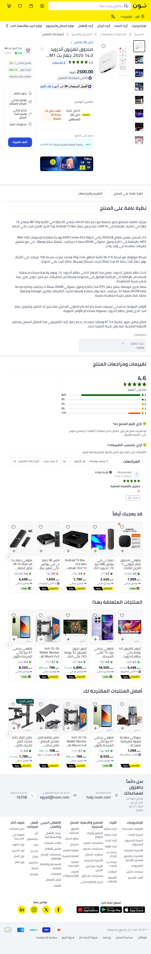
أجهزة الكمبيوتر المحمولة (133, 843)
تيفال (35, 857)
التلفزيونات (137, 866)
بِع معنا (107, 938)
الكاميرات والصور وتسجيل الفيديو (133, 858)
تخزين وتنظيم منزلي (91, 882)
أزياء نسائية (110, 829)
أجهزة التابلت (135, 835)
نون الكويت (18, 845)
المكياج (74, 845)
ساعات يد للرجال (111, 854)
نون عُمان (19, 856)
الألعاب (57, 886)
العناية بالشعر (71, 851)
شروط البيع (68, 938)
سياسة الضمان (124, 938)
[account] (42, 6)
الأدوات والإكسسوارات (71, 874)
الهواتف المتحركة (132, 829)
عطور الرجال (72, 839)
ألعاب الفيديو (135, 878)
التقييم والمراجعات (90, 193)
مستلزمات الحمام (93, 849)
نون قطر (19, 862)
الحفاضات (56, 874)
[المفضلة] (20, 6)
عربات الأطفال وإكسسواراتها (53, 835)
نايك (36, 845)
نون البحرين (18, 851)
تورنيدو (34, 874)
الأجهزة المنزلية (133, 851)
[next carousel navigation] (101, 63)
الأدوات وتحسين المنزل (94, 868)
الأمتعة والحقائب (112, 880)
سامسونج (32, 839)
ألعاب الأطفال (53, 880)
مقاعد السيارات (52, 843)
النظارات (112, 872)
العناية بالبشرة (70, 856)
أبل (36, 833)
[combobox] (86, 6)
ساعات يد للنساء (111, 864)
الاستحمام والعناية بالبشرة (50, 866)
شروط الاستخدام (88, 938)
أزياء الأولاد (111, 847)
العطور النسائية (74, 831)
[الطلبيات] (31, 6)
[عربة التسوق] (9, 6)
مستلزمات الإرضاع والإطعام (51, 857)
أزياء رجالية (110, 835)
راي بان (34, 851)
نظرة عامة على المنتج (128, 193)
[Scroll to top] (11, 942)
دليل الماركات (16, 829)
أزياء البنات (111, 841)
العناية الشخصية (73, 864)
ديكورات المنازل (94, 855)
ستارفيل (33, 863)
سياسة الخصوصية (46, 938)
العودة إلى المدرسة (18, 837)
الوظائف (142, 938)
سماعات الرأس (134, 872)
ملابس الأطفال (53, 849)
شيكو (34, 868)
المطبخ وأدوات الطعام (94, 835)
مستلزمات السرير (93, 843)
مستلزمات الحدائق (92, 876)
